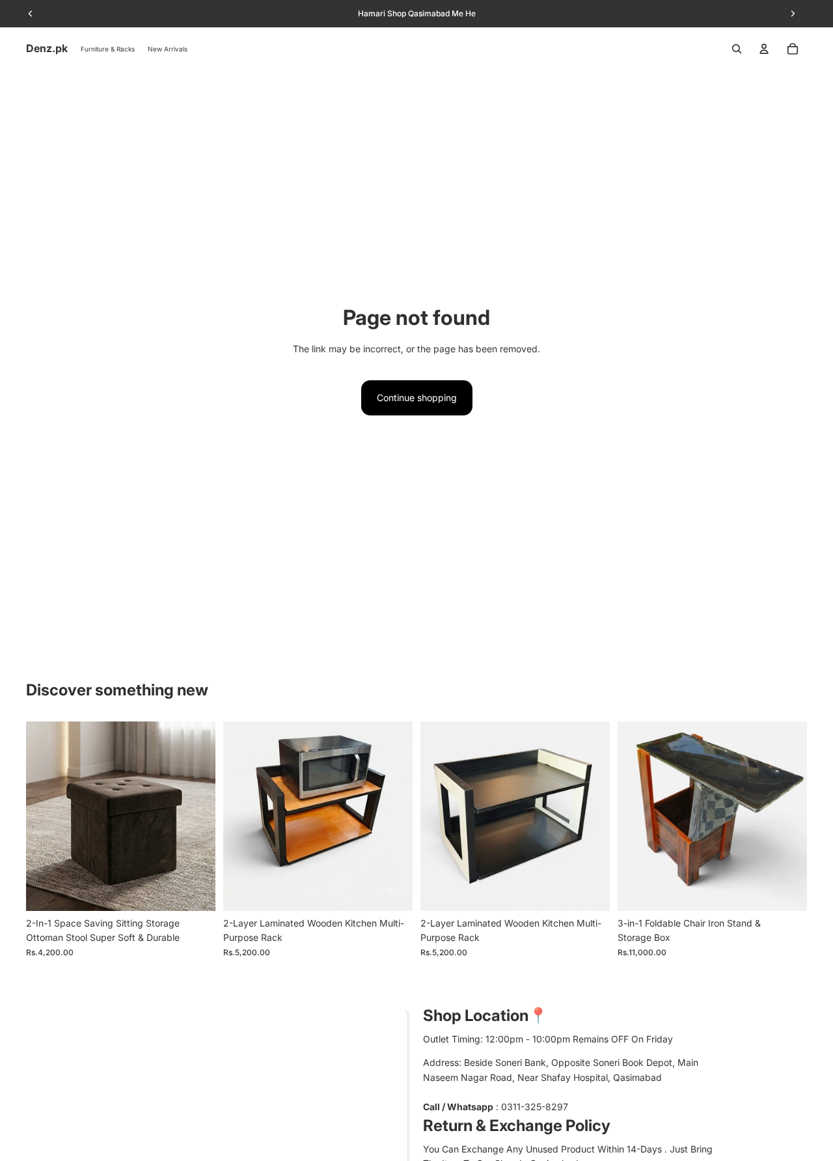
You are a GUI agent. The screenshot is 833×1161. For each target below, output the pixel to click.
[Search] (736, 49)
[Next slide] (195, 816)
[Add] (392, 890)
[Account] (764, 49)
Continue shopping (417, 397)
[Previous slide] (45, 816)
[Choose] (195, 890)
